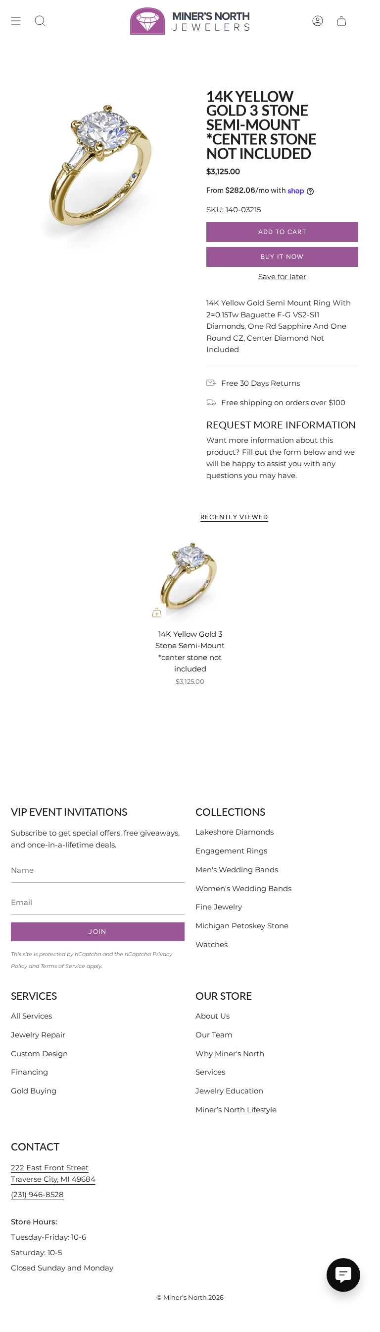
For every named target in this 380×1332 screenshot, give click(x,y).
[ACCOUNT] (318, 21)
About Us (212, 1016)
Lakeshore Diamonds (234, 832)
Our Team (214, 1034)
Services (210, 1072)
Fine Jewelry (218, 906)
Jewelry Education (229, 1090)
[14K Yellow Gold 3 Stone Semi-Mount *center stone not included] (190, 579)
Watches (211, 944)
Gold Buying (33, 1090)
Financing (29, 1072)
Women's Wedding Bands (243, 888)
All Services (31, 1016)
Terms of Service (63, 966)
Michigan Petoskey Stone (241, 925)
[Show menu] (15, 21)
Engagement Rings (231, 850)
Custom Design (39, 1053)
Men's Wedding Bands (236, 869)
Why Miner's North (229, 1053)
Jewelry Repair (38, 1034)
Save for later (282, 276)
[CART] (341, 21)
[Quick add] (157, 612)
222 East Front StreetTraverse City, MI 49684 (53, 1173)
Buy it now (282, 256)
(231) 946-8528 (37, 1194)
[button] (40, 21)
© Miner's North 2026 (190, 1297)
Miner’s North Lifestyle (236, 1109)
